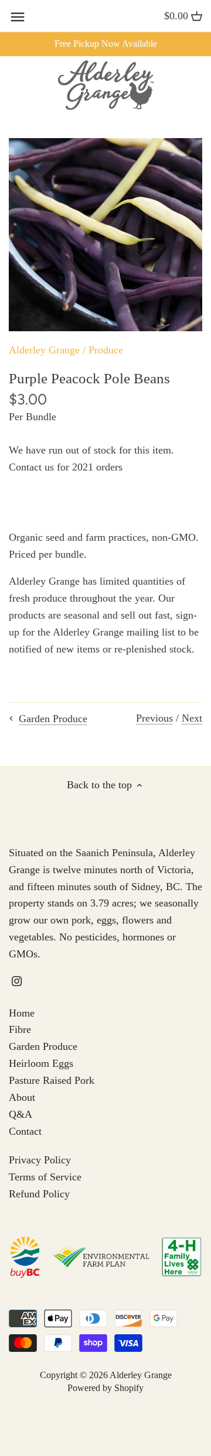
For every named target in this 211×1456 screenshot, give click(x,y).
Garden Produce (43, 1046)
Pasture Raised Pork (51, 1080)
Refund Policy (39, 1194)
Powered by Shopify (105, 1388)
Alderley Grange (44, 350)
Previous (154, 718)
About (22, 1097)
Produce (106, 350)
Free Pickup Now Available (106, 44)
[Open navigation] (17, 17)
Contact (25, 1131)
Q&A (20, 1114)
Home (22, 1013)
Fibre (20, 1029)
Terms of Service (45, 1177)
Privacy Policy (40, 1160)
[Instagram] (17, 980)
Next (192, 718)
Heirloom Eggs (41, 1063)
